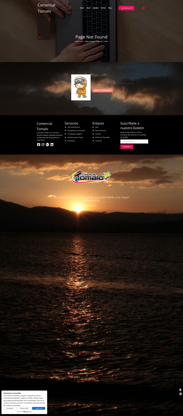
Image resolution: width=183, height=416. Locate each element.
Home (77, 41)
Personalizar (9, 408)
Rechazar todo (24, 408)
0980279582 (101, 206)
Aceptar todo (38, 408)
